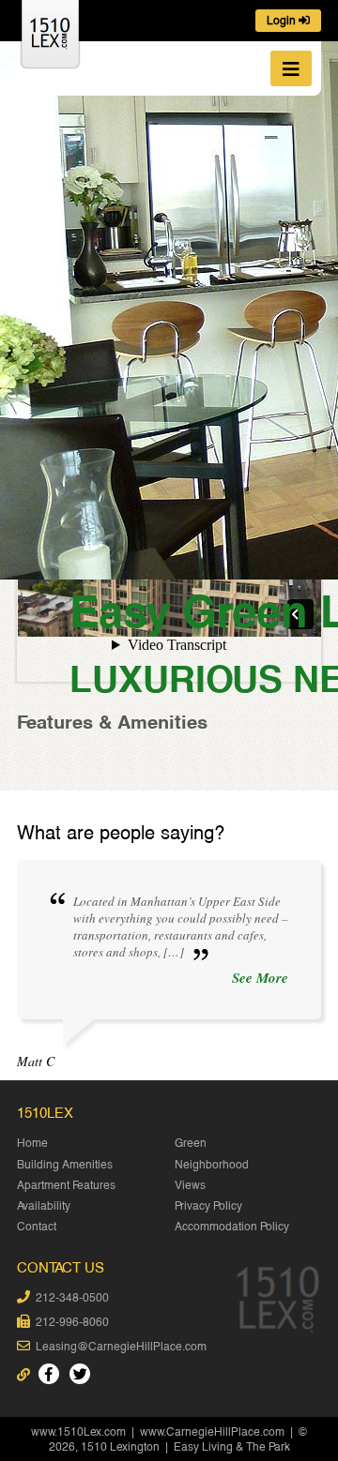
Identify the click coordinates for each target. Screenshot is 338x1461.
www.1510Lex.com (78, 1431)
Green (191, 1143)
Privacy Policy (208, 1205)
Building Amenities (65, 1164)
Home (32, 1143)
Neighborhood (212, 1164)
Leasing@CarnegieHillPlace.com (121, 1346)
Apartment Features (66, 1185)
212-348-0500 (72, 1297)
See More (260, 978)
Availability (43, 1205)
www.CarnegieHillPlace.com (212, 1431)
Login (283, 20)
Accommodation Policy (232, 1226)
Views (190, 1185)
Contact (36, 1226)
